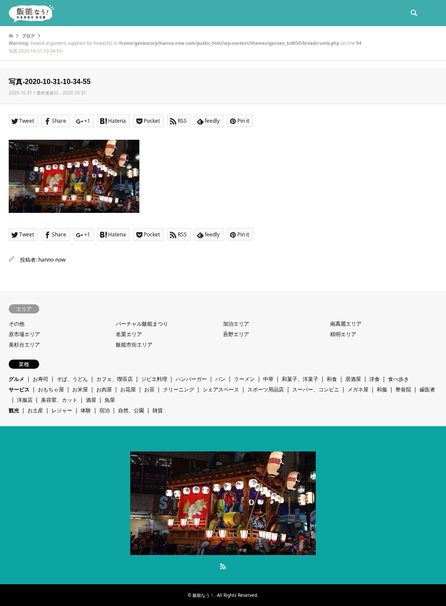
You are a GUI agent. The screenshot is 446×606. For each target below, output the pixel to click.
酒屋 (91, 400)
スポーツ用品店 (265, 389)
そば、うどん (72, 379)
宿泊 (104, 410)
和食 (332, 379)
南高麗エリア (346, 323)
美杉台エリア (24, 344)
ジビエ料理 (154, 379)
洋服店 (25, 400)
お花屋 (128, 389)
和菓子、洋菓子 (300, 379)
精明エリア (343, 334)
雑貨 (157, 410)
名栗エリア (129, 334)
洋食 (374, 379)
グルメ (16, 379)
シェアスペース (221, 389)
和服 (382, 389)
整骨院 (403, 389)
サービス (19, 389)
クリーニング (178, 389)
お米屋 (80, 389)
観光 (14, 410)
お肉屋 (104, 389)
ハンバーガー (191, 379)
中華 (268, 379)
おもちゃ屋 (51, 389)
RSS (223, 566)
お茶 (149, 389)
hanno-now (51, 259)
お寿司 (40, 379)
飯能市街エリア (134, 344)
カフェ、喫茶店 (114, 379)
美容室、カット (59, 400)
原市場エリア (24, 334)
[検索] (413, 13)
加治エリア (236, 323)
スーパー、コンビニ (315, 389)
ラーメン (244, 379)
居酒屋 (353, 379)
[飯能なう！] (31, 13)
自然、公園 (131, 410)
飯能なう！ (203, 595)
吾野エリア (236, 334)
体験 (86, 410)
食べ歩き (398, 379)
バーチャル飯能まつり (142, 323)
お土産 (35, 410)
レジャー (61, 410)
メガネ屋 (358, 389)
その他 (16, 323)
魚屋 (110, 400)
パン (220, 379)
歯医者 (427, 389)
